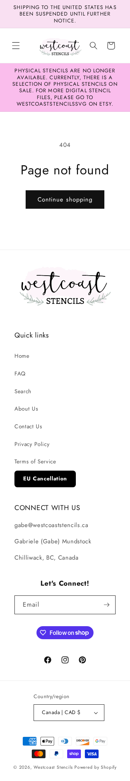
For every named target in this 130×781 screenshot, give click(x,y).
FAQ (20, 374)
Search (22, 391)
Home (22, 356)
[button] (16, 45)
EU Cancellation (45, 479)
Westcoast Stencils (53, 767)
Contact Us (28, 426)
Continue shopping (65, 199)
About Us (26, 409)
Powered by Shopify (95, 767)
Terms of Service (35, 462)
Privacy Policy (31, 444)
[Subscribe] (106, 604)
